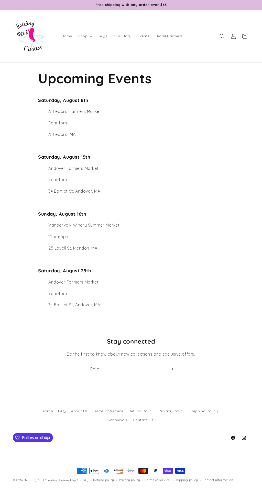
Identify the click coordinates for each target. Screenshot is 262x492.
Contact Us (143, 420)
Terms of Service (108, 411)
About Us (79, 411)
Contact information (218, 480)
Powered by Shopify (74, 480)
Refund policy (103, 480)
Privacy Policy (171, 411)
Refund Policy (141, 411)
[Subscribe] (171, 369)
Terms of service (157, 480)
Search (46, 411)
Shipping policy (186, 480)
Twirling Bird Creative (41, 480)
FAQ (62, 411)
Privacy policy (129, 480)
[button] (84, 36)
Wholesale (117, 420)
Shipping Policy (204, 411)
